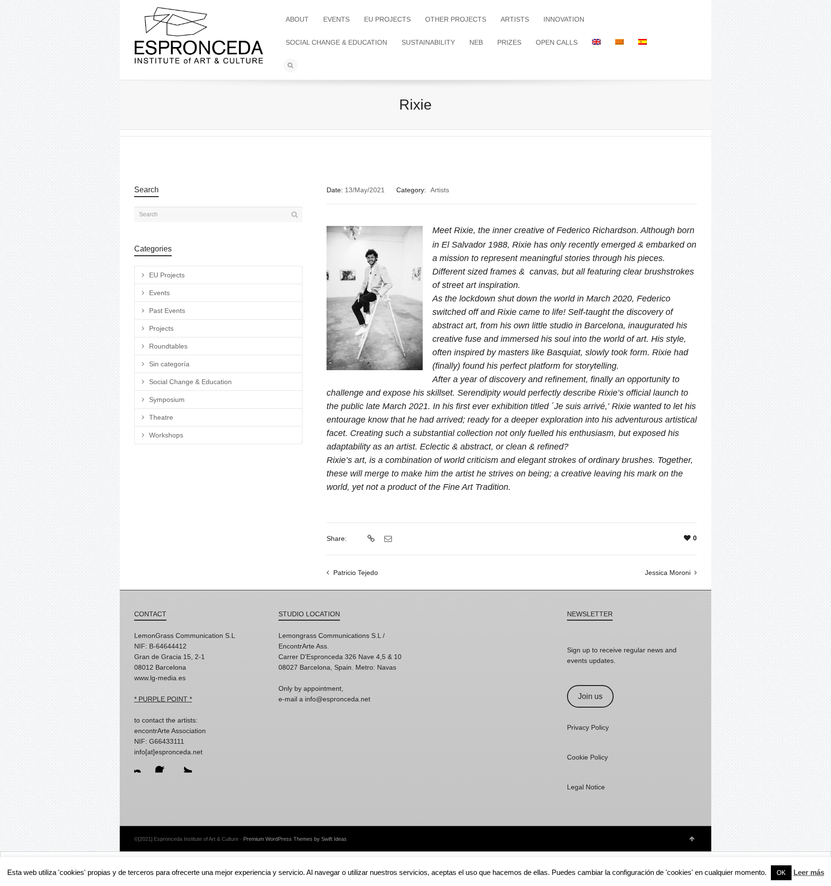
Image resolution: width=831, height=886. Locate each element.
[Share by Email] (387, 539)
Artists (439, 190)
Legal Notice (586, 787)
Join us (590, 696)
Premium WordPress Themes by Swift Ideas (295, 839)
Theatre (161, 417)
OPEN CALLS (557, 42)
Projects (161, 328)
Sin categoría (169, 364)
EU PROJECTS (387, 19)
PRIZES (509, 42)
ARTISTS (515, 19)
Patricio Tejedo (355, 572)
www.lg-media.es (160, 678)
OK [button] (781, 872)
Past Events (167, 310)
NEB (476, 42)
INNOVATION (563, 19)
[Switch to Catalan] (619, 42)
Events (159, 293)
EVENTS (336, 19)
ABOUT (297, 19)
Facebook (163, 765)
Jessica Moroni (668, 572)
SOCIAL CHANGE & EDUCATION (336, 42)
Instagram (142, 765)
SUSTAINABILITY (428, 42)
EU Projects (167, 275)
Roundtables (168, 346)
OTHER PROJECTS (455, 19)
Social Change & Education (190, 382)
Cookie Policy (587, 757)
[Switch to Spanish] (642, 42)
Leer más (808, 872)
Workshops (166, 435)
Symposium (167, 399)
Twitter (184, 765)
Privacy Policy (588, 727)
